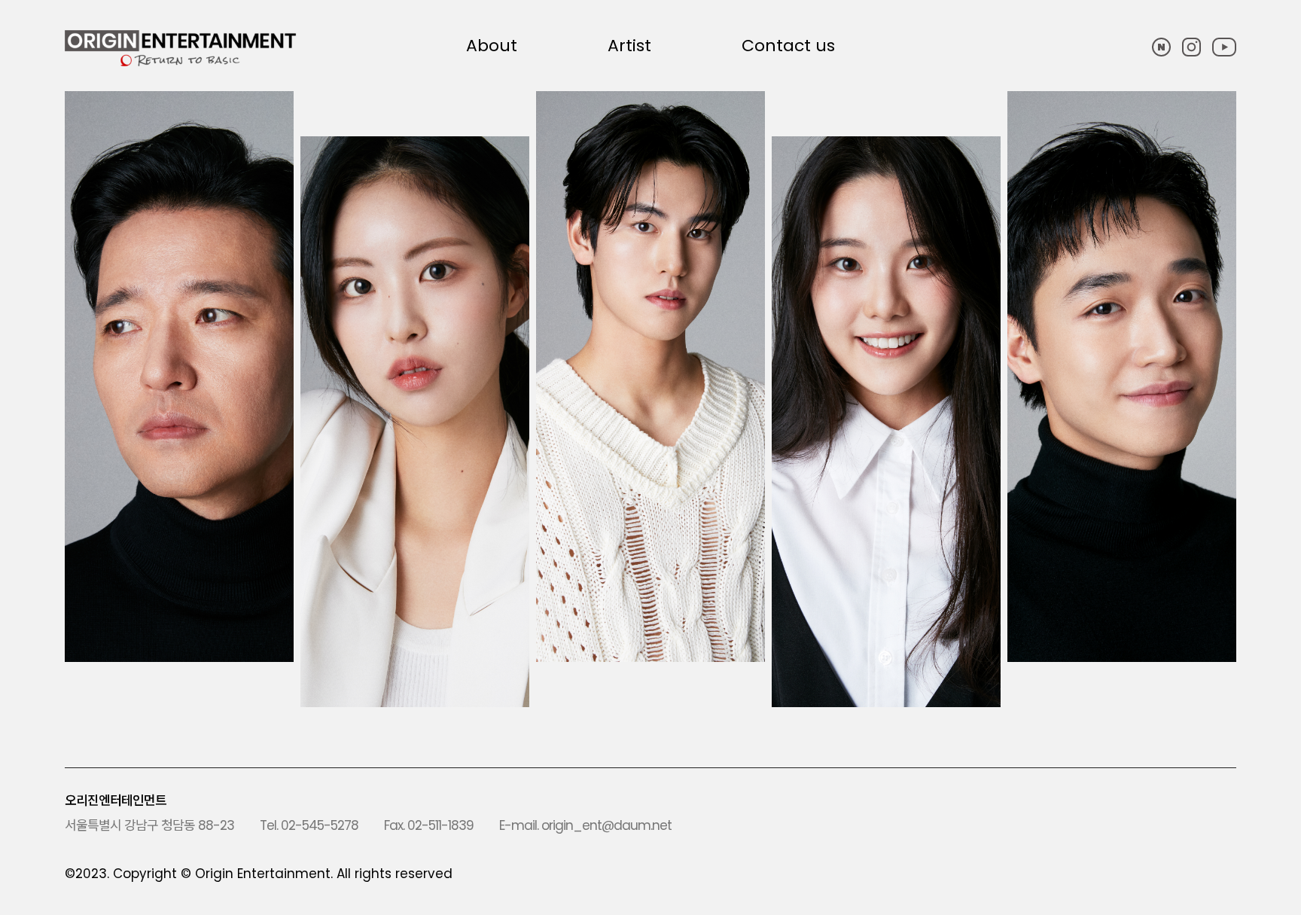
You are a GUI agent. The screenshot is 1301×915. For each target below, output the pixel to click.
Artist (629, 46)
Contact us (788, 46)
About (491, 46)
